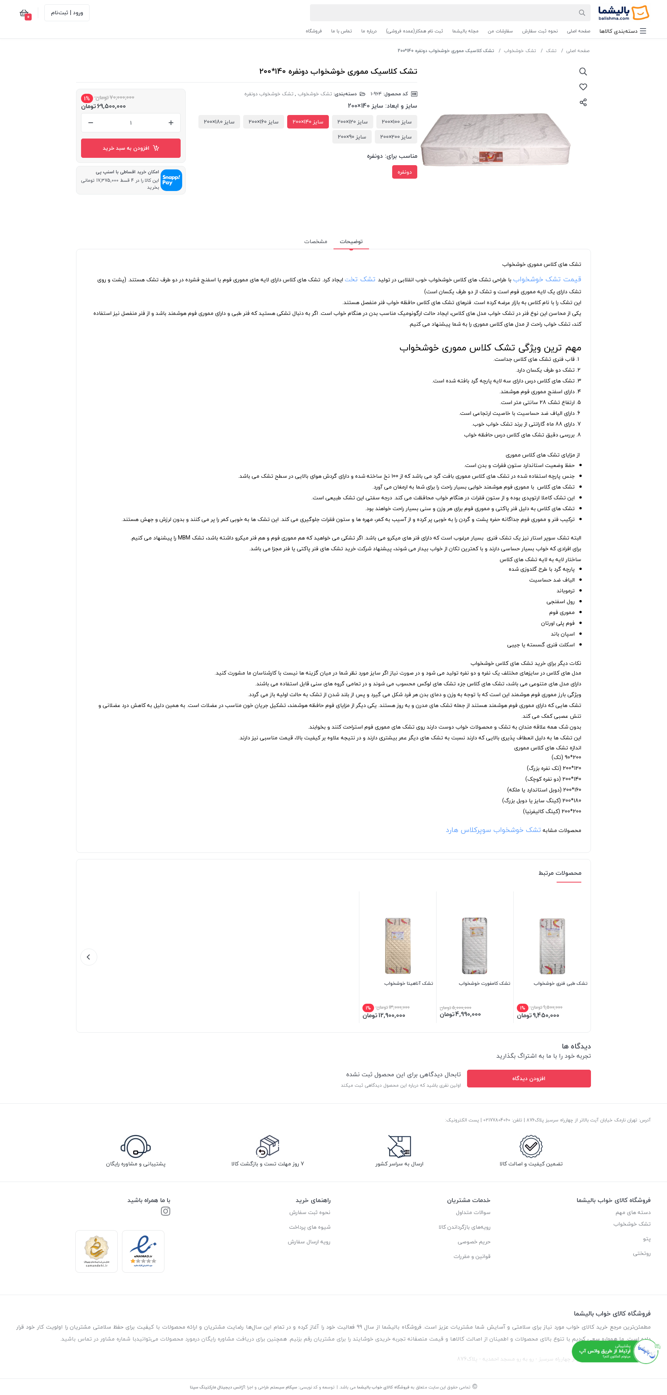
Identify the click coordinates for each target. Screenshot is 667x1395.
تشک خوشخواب (520, 51)
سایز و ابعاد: (401, 105)
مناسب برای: (401, 156)
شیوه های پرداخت (309, 1227)
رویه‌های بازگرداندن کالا (464, 1227)
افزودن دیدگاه (528, 1078)
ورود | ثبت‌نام (67, 12)
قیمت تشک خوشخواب (547, 279)
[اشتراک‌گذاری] (583, 102)
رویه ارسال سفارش (309, 1241)
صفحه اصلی (577, 51)
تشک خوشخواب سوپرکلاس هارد (493, 830)
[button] (623, 31)
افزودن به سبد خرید (127, 148)
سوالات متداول (473, 1212)
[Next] (88, 957)
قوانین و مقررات (472, 1256)
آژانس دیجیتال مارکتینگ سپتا (217, 1387)
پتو (647, 1238)
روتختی (642, 1253)
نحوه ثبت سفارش (309, 1212)
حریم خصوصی (474, 1241)
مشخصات (315, 241)
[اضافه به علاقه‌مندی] (583, 87)
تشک (551, 51)
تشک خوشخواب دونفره (268, 94)
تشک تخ (363, 279)
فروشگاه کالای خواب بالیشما (383, 1387)
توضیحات (351, 241)
